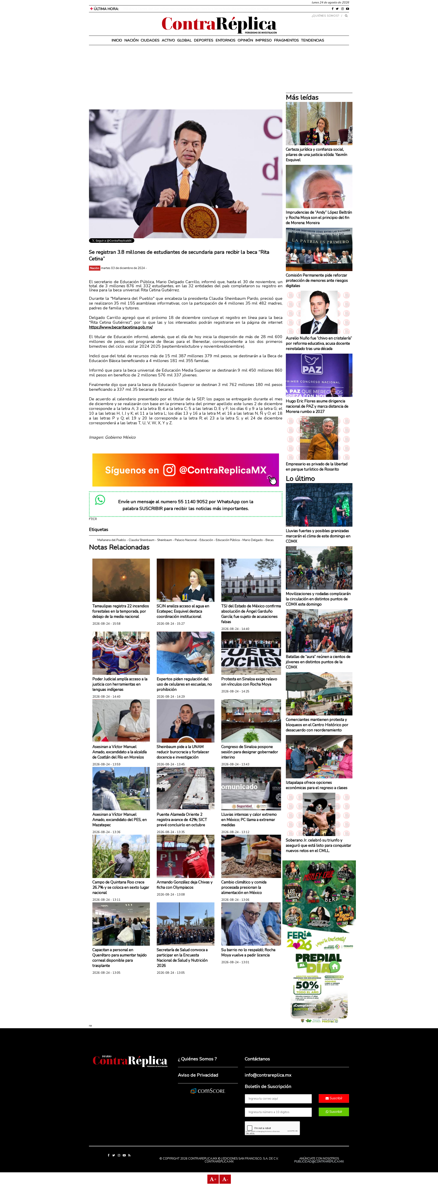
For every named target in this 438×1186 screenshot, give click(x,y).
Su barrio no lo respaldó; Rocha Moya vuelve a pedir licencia (248, 952)
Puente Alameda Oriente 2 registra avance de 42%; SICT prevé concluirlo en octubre (182, 820)
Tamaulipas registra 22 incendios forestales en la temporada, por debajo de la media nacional (120, 611)
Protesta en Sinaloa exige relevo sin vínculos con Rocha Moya (249, 681)
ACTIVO (168, 40)
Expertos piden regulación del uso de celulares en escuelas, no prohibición (184, 684)
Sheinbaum (164, 540)
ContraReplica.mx (219, 1162)
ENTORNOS (225, 40)
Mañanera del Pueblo (111, 540)
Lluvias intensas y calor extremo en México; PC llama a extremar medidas (249, 820)
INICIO (117, 40)
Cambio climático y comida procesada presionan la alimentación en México (243, 887)
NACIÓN (131, 40)
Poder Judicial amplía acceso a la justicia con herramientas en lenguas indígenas (119, 684)
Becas (270, 540)
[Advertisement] (185, 77)
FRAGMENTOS (286, 40)
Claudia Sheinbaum (141, 540)
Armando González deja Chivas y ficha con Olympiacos (185, 885)
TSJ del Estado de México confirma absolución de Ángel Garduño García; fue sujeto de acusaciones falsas (251, 613)
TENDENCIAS (312, 40)
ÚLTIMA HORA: (106, 8)
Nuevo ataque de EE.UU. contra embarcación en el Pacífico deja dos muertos (184, 8)
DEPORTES (203, 40)
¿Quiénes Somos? (325, 16)
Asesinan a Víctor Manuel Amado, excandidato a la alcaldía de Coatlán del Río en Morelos (119, 752)
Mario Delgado (252, 540)
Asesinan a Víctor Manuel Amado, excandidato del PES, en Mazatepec (119, 820)
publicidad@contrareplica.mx (319, 1162)
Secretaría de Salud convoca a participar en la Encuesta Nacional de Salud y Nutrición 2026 (182, 957)
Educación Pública (228, 540)
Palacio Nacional (186, 540)
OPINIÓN (245, 40)
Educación (206, 540)
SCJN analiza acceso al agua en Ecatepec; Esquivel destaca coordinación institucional (183, 611)
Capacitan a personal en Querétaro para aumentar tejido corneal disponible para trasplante (119, 957)
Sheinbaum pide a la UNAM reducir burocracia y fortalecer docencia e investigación (183, 752)
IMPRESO (263, 40)
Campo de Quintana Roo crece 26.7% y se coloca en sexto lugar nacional (120, 887)
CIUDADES (150, 40)
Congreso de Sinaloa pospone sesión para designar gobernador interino (249, 752)
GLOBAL (184, 40)
